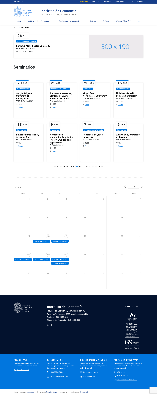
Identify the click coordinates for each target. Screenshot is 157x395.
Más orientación (89, 376)
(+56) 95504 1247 (123, 375)
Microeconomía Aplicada (26, 41)
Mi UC (130, 2)
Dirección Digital (51, 392)
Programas (46, 21)
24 (67, 166)
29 (83, 166)
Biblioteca (106, 2)
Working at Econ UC (123, 21)
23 (64, 166)
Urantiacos (30, 392)
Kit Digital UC (84, 392)
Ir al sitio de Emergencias (59, 376)
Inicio (19, 21)
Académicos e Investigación (71, 21)
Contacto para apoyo (90, 372)
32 (93, 166)
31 (90, 166)
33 (96, 166)
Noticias (93, 21)
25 (71, 166)
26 (74, 166)
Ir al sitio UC (18, 2)
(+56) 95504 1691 (123, 372)
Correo (140, 2)
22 (61, 166)
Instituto (31, 21)
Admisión (83, 2)
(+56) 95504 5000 (56, 372)
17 (66, 236)
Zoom (20, 107)
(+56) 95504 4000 (23, 370)
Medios (95, 2)
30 (87, 166)
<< (55, 166)
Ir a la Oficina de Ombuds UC (127, 380)
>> (102, 166)
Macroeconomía (23, 89)
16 (48, 236)
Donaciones (118, 2)
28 (80, 166)
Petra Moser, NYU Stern (67, 241)
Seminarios (88, 89)
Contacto (106, 21)
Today (133, 186)
